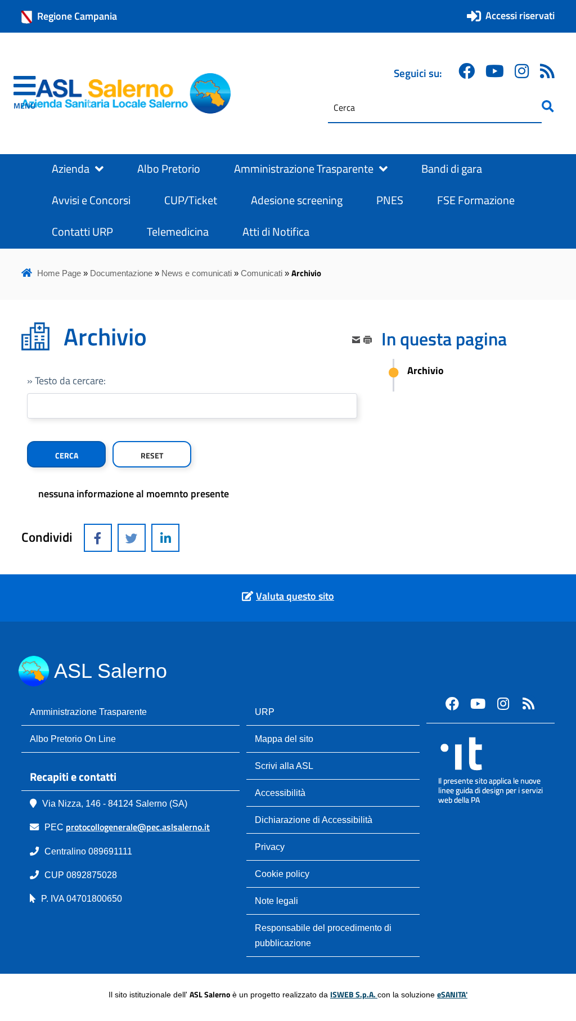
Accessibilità (280, 793)
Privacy (270, 847)
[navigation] (24, 93)
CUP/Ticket (190, 200)
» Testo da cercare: (66, 380)
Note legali (276, 901)
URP (264, 712)
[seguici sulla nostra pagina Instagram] (522, 71)
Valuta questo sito (295, 596)
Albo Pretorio (168, 168)
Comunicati (261, 273)
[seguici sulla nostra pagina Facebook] (466, 71)
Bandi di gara (451, 168)
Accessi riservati (520, 15)
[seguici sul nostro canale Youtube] (477, 703)
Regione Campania (77, 16)
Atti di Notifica (275, 231)
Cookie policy (282, 874)
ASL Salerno (110, 670)
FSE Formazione (476, 200)
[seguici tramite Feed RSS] (547, 71)
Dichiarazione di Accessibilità (313, 820)
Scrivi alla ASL (284, 766)
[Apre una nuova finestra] (98, 538)
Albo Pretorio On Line (73, 739)
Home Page (59, 273)
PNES (389, 200)
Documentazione (121, 273)
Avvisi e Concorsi (91, 200)
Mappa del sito (284, 739)
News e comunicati (196, 273)
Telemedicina (178, 231)
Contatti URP (82, 231)
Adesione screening (297, 200)
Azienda (70, 168)
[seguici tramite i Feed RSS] (528, 703)
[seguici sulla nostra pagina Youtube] (494, 71)
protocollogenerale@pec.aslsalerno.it (138, 827)
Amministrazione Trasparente (304, 168)
